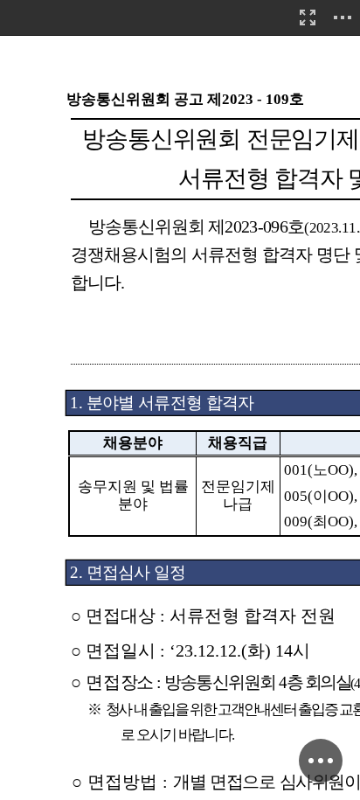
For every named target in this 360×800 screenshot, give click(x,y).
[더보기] (342, 17)
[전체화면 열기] (307, 17)
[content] (180, 400)
